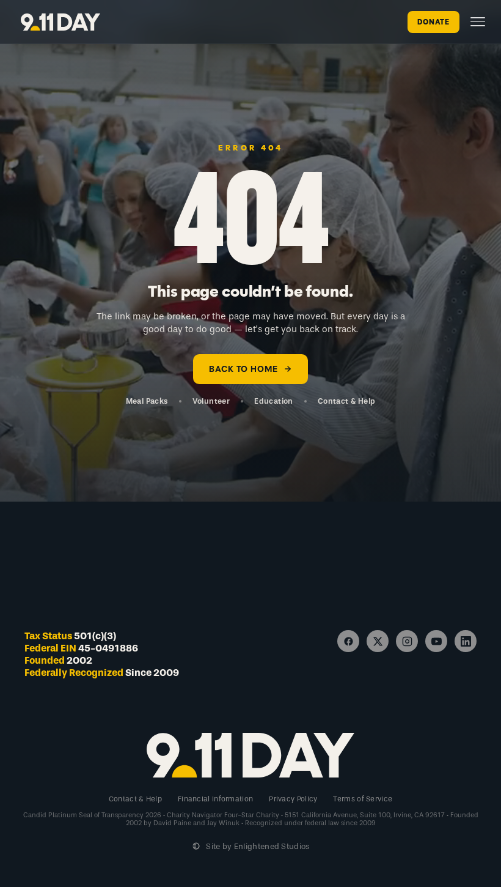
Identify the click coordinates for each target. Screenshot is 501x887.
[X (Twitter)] (378, 641)
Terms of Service (362, 799)
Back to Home (243, 369)
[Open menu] (478, 21)
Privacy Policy (293, 799)
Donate (433, 22)
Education (273, 401)
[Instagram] (407, 641)
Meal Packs (147, 401)
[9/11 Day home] (60, 22)
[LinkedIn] (466, 641)
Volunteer (211, 401)
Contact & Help (347, 401)
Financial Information (215, 799)
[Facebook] (348, 641)
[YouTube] (436, 641)
